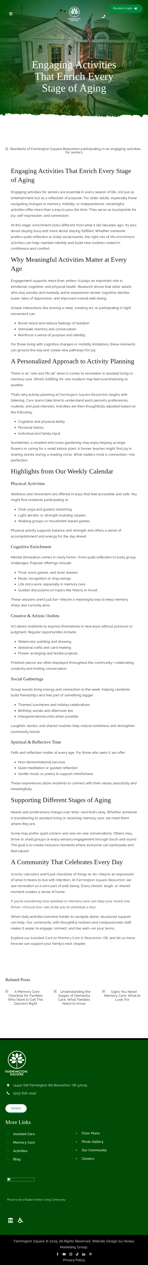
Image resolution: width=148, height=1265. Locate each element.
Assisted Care (42, 938)
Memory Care (24, 1142)
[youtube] (64, 1254)
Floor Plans (91, 1133)
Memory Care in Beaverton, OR (83, 938)
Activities (20, 1151)
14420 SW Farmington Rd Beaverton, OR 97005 (50, 1085)
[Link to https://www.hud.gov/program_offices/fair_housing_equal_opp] (10, 1220)
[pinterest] (90, 1254)
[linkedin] (83, 1254)
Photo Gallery (92, 1142)
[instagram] (70, 1254)
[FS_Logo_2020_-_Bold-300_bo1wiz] (74, 8)
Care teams (35, 400)
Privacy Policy (74, 1260)
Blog (16, 1159)
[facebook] (57, 1254)
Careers (88, 1158)
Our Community (94, 1150)
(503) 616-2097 (24, 1093)
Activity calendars (25, 874)
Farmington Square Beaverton (83, 394)
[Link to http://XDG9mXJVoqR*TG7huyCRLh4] (31, 1220)
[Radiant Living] (20, 1179)
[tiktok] (77, 1254)
